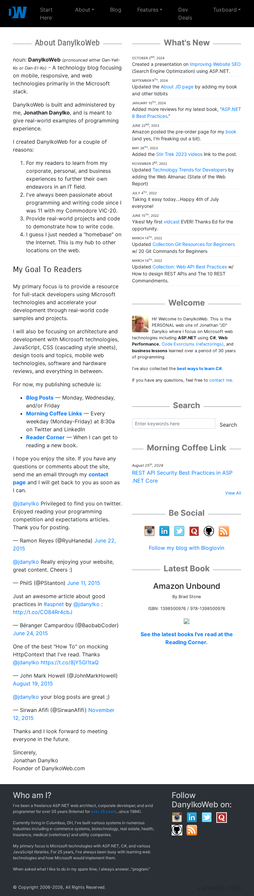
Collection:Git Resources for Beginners (193, 244)
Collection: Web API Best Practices (189, 266)
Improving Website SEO (215, 64)
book (231, 131)
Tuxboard (225, 9)
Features (147, 9)
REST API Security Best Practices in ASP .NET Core (182, 476)
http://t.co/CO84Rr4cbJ (42, 612)
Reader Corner (45, 437)
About (82, 9)
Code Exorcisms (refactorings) (193, 344)
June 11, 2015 (83, 583)
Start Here (53, 13)
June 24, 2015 (30, 633)
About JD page (177, 86)
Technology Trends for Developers (189, 169)
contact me (220, 380)
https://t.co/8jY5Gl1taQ (70, 662)
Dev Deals (185, 13)
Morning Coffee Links (54, 413)
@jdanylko (26, 503)
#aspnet (54, 604)
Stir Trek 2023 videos (179, 154)
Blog (115, 9)
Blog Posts (40, 397)
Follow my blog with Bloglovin (186, 547)
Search (228, 424)
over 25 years (103, 811)
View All (233, 493)
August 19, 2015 (33, 683)
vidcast (172, 221)
